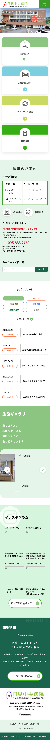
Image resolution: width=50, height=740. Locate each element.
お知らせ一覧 (23, 319)
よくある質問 (23, 724)
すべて (13, 298)
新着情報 (13, 724)
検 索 (43, 269)
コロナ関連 (13, 304)
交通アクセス (35, 724)
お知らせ (36, 298)
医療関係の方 (13, 310)
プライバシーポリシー (25, 728)
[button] (2, 20)
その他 (36, 310)
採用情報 (36, 304)
